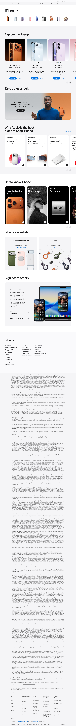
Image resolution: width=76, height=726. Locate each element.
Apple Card (12, 715)
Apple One (23, 702)
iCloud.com (23, 699)
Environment (56, 699)
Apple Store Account (25, 697)
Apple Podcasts (24, 711)
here (55, 447)
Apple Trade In (35, 707)
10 (23, 71)
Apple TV (23, 704)
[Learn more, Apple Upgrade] (15, 151)
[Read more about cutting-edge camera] (37, 205)
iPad (11, 699)
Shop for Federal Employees (47, 716)
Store (11, 696)
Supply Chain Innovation (58, 704)
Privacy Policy (29, 724)
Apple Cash (12, 718)
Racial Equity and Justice (58, 703)
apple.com (20, 447)
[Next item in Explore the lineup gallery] (70, 83)
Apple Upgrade (35, 706)
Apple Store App (35, 703)
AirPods (12, 704)
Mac (11, 697)
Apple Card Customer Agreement (33, 445)
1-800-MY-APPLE (36, 721)
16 (58, 244)
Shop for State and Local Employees (47, 715)
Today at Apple (35, 699)
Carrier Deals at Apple (36, 710)
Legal (45, 724)
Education (55, 697)
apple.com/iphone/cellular (20, 675)
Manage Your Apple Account (26, 696)
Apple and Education (46, 701)
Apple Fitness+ (24, 708)
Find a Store (34, 696)
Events (55, 715)
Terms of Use (35, 724)
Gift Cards (12, 710)
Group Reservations (36, 700)
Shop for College (46, 704)
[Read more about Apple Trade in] (37, 151)
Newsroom (56, 708)
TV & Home (12, 706)
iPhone (12, 700)
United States (63, 724)
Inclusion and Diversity (57, 700)
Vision (12, 703)
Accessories (13, 709)
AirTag (12, 707)
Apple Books (23, 712)
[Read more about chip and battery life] (58, 205)
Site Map (48, 724)
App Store (23, 714)
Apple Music (23, 705)
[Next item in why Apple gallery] (70, 170)
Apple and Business (46, 696)
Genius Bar (34, 697)
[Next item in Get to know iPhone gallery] (70, 227)
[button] (62, 1)
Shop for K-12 (45, 702)
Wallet (12, 714)
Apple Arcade (24, 707)
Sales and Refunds (40, 724)
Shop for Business (46, 697)
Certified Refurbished (36, 704)
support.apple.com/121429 (41, 429)
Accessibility (56, 696)
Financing (34, 709)
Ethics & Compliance (57, 714)
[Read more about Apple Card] (58, 151)
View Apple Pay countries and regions (29, 684)
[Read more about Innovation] (15, 205)
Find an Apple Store (20, 721)
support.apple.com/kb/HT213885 (38, 437)
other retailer (26, 721)
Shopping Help (35, 713)
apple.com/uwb (33, 679)
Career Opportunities (57, 711)
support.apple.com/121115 (16, 426)
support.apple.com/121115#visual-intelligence (19, 428)
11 (59, 146)
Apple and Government (47, 711)
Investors (55, 712)
